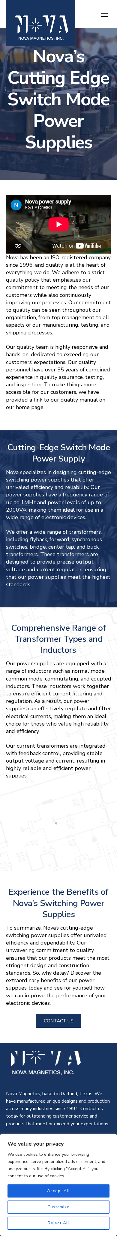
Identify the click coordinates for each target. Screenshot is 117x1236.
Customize (58, 1207)
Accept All (58, 1191)
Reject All (58, 1223)
